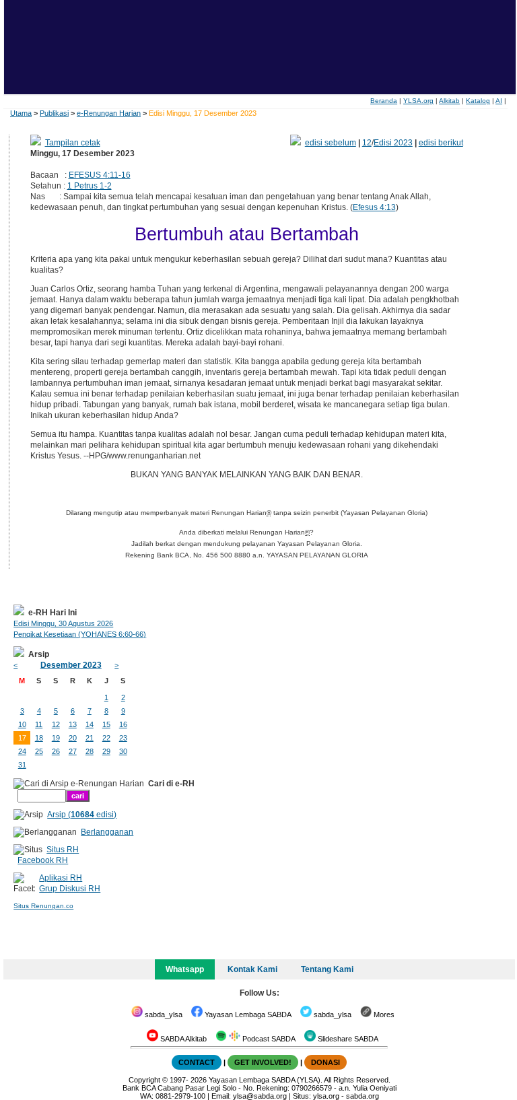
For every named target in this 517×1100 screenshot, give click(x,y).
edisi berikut (441, 142)
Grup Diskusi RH (69, 888)
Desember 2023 (71, 665)
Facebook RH (43, 860)
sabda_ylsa (162, 1014)
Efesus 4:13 (374, 207)
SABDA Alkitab (182, 1039)
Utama (21, 113)
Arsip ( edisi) (81, 814)
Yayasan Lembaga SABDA (247, 1014)
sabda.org (362, 1096)
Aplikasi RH (60, 878)
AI (498, 100)
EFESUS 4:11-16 (100, 175)
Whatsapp (185, 969)
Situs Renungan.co (43, 905)
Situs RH (62, 849)
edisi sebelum (330, 142)
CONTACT (196, 1062)
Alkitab (449, 100)
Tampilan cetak (72, 142)
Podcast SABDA (268, 1039)
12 (367, 142)
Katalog (478, 100)
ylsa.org (326, 1096)
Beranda (383, 100)
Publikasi (54, 113)
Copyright (144, 1080)
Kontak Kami (252, 969)
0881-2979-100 (180, 1096)
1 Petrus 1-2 (89, 186)
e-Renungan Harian (109, 113)
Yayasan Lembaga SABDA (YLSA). (265, 1080)
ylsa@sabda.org (260, 1096)
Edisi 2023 (393, 142)
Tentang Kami (327, 969)
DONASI (325, 1062)
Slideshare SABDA (347, 1039)
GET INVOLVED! (262, 1062)
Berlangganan (107, 832)
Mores (383, 1014)
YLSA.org (418, 100)
